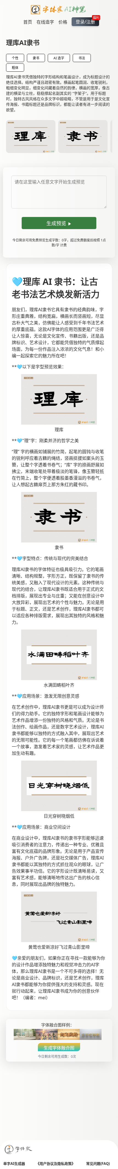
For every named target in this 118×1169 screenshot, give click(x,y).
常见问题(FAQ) (98, 1163)
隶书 (36, 58)
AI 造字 (59, 58)
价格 (62, 22)
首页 (27, 22)
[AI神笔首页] (59, 10)
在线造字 (45, 22)
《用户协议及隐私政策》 (55, 1163)
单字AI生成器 (14, 1163)
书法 (81, 58)
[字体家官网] (18, 1149)
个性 (15, 58)
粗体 (15, 67)
